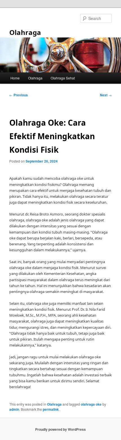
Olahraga (25, 32)
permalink (51, 409)
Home (15, 77)
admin (14, 409)
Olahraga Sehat (63, 77)
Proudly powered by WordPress (60, 429)
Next (106, 94)
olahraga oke (91, 404)
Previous (18, 94)
